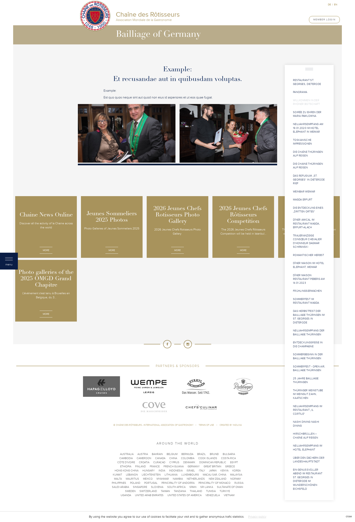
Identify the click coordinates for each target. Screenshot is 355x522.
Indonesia (176, 470)
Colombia (187, 458)
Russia (238, 483)
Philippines (119, 483)
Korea (236, 470)
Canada (160, 458)
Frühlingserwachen (307, 291)
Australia (127, 454)
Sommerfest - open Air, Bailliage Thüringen (309, 368)
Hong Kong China (126, 470)
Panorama (300, 92)
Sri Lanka (206, 487)
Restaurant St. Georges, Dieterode (307, 82)
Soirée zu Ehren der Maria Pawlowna (307, 114)
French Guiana (174, 466)
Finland (140, 466)
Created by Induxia (231, 425)
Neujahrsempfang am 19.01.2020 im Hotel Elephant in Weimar (308, 128)
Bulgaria (229, 454)
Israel (191, 470)
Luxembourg (190, 474)
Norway (235, 478)
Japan (213, 470)
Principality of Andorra (178, 483)
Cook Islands (207, 458)
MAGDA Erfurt (302, 199)
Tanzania (180, 491)
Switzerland (148, 491)
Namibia (178, 478)
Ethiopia (125, 466)
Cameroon (144, 458)
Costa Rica (228, 458)
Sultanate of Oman (230, 487)
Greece (230, 466)
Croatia (144, 462)
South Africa (176, 487)
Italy (202, 470)
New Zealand (217, 478)
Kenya (224, 470)
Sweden (130, 491)
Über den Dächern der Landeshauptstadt (308, 459)
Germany (194, 466)
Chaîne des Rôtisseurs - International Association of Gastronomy (155, 425)
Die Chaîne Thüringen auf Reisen (308, 153)
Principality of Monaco (214, 483)
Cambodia (126, 458)
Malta (118, 478)
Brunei (214, 454)
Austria (142, 454)
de (329, 4)
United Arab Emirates (149, 495)
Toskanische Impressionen (302, 142)
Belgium (172, 454)
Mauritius (132, 478)
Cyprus (174, 462)
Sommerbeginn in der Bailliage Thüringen (308, 356)
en (335, 4)
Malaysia (236, 474)
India (162, 470)
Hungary (148, 470)
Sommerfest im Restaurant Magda (306, 301)
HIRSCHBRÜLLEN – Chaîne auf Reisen (305, 435)
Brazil (201, 454)
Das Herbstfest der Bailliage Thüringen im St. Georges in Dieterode (309, 316)
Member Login (324, 19)
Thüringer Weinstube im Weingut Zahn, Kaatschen (308, 394)
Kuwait (117, 474)
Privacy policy (257, 517)
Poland (135, 483)
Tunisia (211, 491)
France (155, 466)
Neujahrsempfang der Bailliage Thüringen (309, 332)
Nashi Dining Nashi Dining (306, 423)
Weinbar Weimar (304, 191)
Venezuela (212, 495)
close (349, 516)
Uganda (126, 495)
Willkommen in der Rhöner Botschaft (306, 102)
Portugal (151, 483)
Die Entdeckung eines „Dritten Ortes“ (308, 209)
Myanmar (163, 478)
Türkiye (225, 491)
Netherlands (196, 478)
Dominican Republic (212, 462)
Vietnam (229, 495)
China (173, 458)
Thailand (196, 491)
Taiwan (165, 491)
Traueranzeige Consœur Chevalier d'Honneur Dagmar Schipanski (307, 241)
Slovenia (157, 487)
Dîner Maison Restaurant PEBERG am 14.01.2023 (309, 279)
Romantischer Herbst (308, 255)
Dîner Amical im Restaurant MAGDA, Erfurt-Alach (306, 223)
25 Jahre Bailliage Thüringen (305, 380)
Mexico (148, 478)
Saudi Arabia (120, 487)
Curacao (159, 462)
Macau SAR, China (214, 474)
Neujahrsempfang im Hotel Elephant (307, 447)
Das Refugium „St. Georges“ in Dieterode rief (309, 179)
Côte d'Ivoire (126, 462)
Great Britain (212, 466)
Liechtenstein (151, 474)
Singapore (140, 487)
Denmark (189, 462)
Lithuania (171, 474)
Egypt (234, 462)
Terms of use (206, 425)
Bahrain (157, 454)
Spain (192, 487)
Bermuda (187, 454)
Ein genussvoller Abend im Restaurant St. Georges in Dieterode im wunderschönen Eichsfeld (308, 479)
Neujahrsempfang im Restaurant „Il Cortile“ (307, 410)
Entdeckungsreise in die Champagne (308, 344)
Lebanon (132, 474)
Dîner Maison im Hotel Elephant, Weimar (308, 265)
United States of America (184, 495)
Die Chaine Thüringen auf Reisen (308, 165)
